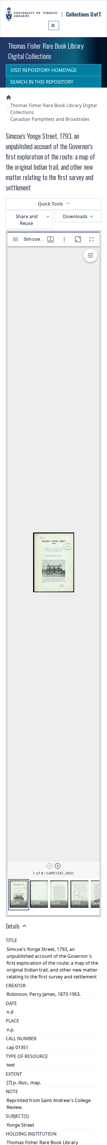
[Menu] (53, 25)
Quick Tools (50, 204)
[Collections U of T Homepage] (8, 97)
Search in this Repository (41, 82)
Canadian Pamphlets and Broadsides (50, 119)
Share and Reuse (27, 219)
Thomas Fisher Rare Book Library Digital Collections (53, 108)
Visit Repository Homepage (44, 70)
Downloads (75, 216)
